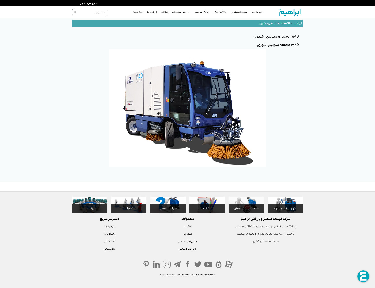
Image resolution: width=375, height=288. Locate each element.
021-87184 (88, 4)
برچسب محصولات (180, 12)
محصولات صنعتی (239, 12)
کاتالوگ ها (138, 12)
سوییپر (187, 234)
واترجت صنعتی (187, 249)
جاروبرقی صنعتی (187, 241)
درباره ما (109, 227)
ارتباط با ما (152, 12)
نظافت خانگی (220, 12)
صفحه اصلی (257, 12)
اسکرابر (187, 227)
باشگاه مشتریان (201, 12)
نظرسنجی (109, 249)
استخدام (109, 241)
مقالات (164, 12)
